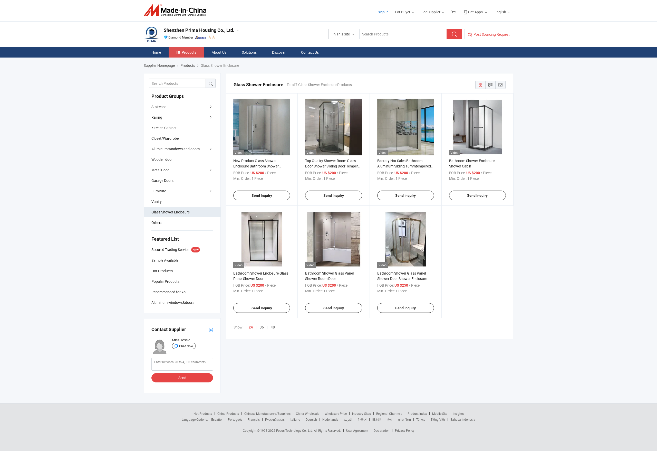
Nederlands (330, 419)
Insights (458, 413)
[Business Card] (211, 329)
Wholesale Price (336, 413)
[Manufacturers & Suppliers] (177, 10)
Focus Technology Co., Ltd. (295, 430)
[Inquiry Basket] (454, 12)
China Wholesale (307, 413)
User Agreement (357, 430)
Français (254, 419)
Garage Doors (162, 180)
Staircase (158, 106)
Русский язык (274, 419)
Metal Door (160, 169)
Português (235, 419)
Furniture (158, 191)
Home (156, 52)
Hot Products (203, 413)
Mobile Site (439, 413)
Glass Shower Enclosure (170, 212)
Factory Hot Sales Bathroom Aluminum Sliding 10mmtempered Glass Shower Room (404, 166)
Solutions (249, 52)
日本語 (376, 419)
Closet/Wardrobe (165, 138)
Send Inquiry (262, 195)
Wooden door (162, 159)
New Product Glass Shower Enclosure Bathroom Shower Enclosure (256, 166)
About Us (219, 52)
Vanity (156, 201)
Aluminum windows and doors (175, 148)
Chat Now (186, 346)
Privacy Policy (404, 430)
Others (156, 222)
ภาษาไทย (404, 419)
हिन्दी (389, 419)
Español (217, 419)
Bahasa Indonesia (462, 419)
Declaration (382, 430)
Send (182, 377)
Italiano (295, 419)
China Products (228, 413)
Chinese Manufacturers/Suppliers (267, 413)
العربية (348, 419)
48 (273, 327)
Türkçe (420, 419)
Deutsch (311, 419)
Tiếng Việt (438, 419)
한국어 (362, 419)
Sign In (383, 12)
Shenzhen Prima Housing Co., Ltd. (199, 30)
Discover (279, 52)
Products (189, 52)
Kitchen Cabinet (164, 127)
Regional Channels (389, 413)
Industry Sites (361, 413)
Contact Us (310, 52)
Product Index (417, 413)
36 (262, 327)
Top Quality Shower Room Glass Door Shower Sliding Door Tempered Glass (333, 166)
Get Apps (475, 12)
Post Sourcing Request (492, 34)
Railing (156, 117)
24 (251, 327)
